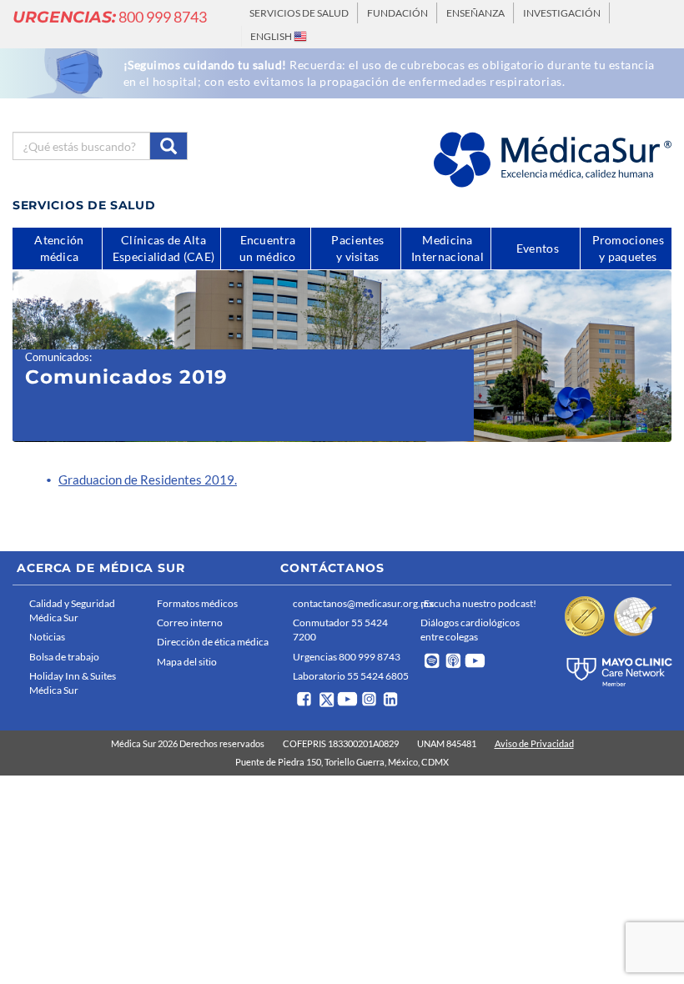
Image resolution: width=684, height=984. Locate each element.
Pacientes (357, 248)
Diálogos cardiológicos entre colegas (470, 629)
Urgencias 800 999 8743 (346, 656)
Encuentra (267, 248)
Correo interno (190, 622)
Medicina (447, 248)
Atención (58, 248)
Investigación (562, 13)
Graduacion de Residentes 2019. (147, 479)
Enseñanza (475, 13)
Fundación (397, 13)
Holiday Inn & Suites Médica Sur (72, 683)
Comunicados (57, 357)
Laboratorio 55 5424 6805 (351, 676)
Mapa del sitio (187, 661)
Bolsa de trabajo (64, 656)
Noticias (47, 636)
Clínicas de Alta (163, 248)
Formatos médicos (197, 603)
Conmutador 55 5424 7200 (340, 629)
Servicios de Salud (299, 13)
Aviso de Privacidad (534, 743)
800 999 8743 (110, 17)
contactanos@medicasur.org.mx (352, 603)
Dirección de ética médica (213, 641)
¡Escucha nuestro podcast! (478, 603)
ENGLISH (272, 36)
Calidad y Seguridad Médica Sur (72, 610)
